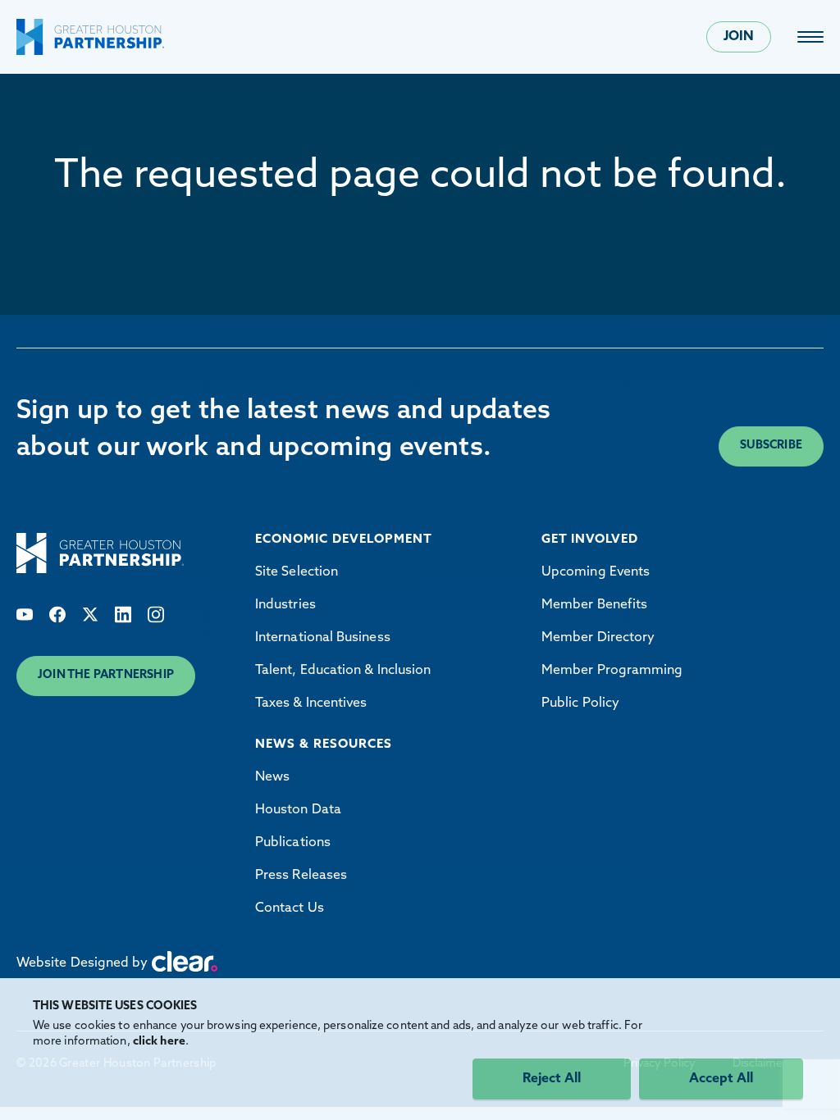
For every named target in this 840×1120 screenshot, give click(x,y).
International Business (322, 637)
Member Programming (611, 670)
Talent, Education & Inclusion (343, 670)
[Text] (24, 614)
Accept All (721, 1079)
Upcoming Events (595, 572)
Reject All (552, 1079)
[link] (810, 37)
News (272, 777)
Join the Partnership (106, 675)
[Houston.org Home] (90, 36)
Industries (285, 605)
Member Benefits (594, 605)
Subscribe (771, 445)
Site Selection (296, 572)
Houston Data (298, 810)
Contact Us (289, 908)
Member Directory (598, 637)
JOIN (739, 36)
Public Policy (580, 703)
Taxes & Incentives (311, 703)
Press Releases (301, 875)
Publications (293, 842)
